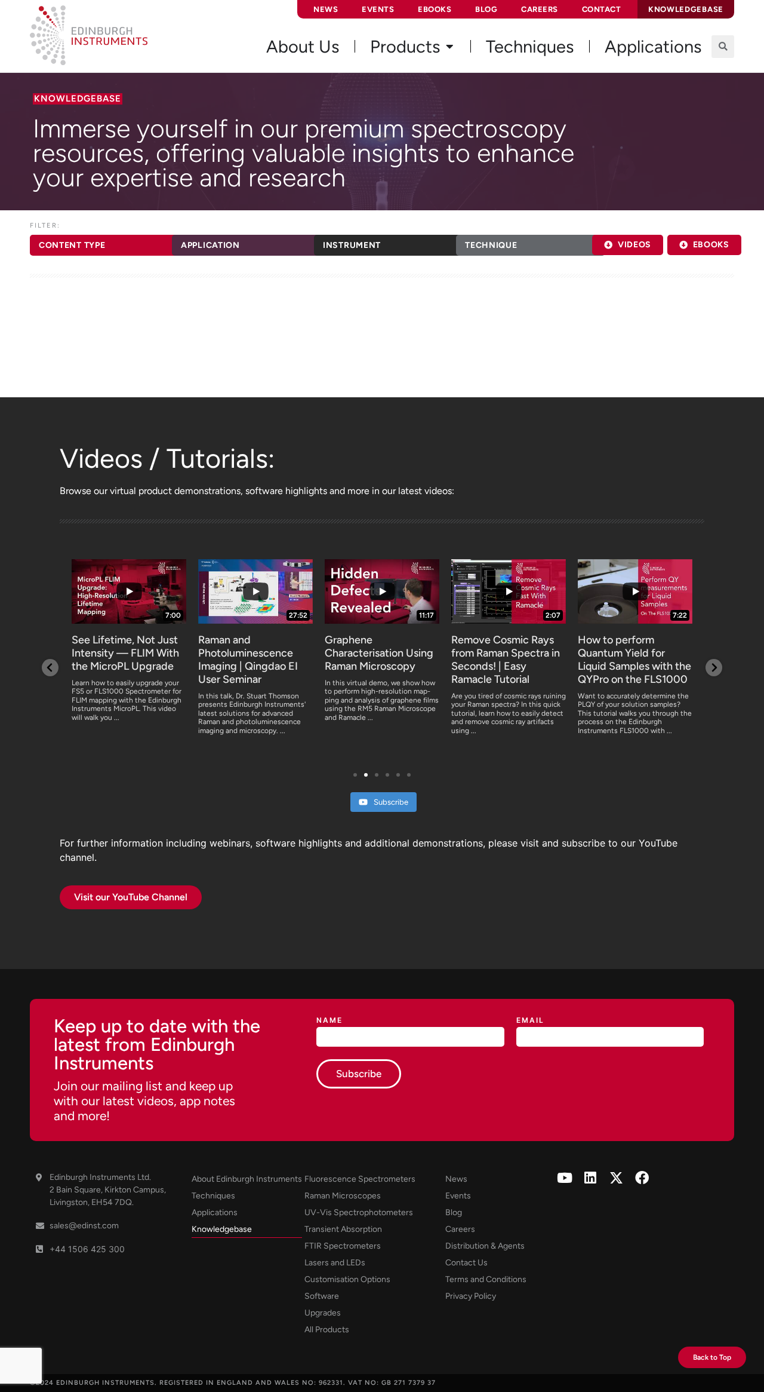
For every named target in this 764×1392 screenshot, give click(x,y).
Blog (486, 9)
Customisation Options (347, 1279)
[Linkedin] (590, 1178)
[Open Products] (449, 46)
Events (378, 9)
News (325, 9)
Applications (215, 1212)
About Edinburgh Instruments (247, 1179)
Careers (539, 9)
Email (530, 1021)
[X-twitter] (616, 1178)
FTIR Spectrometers (342, 1246)
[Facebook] (642, 1178)
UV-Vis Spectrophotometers (358, 1212)
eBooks (434, 9)
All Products (326, 1329)
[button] (722, 46)
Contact (601, 9)
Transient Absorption (343, 1229)
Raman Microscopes (342, 1196)
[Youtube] (565, 1178)
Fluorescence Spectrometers (359, 1179)
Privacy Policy (470, 1296)
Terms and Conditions (485, 1279)
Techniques (213, 1196)
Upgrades (322, 1313)
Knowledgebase (222, 1229)
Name (329, 1021)
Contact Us (466, 1263)
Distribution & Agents (485, 1246)
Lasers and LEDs (334, 1263)
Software (321, 1296)
